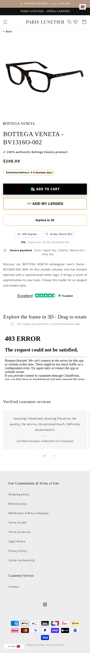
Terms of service (19, 532)
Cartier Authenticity (21, 560)
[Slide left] (35, 455)
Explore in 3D (45, 220)
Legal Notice (16, 541)
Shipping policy (18, 494)
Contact (13, 587)
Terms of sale (17, 523)
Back (7, 31)
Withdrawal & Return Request (28, 513)
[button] (5, 22)
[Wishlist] (75, 22)
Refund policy (17, 504)
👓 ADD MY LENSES (45, 204)
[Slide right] (54, 455)
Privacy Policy (17, 551)
